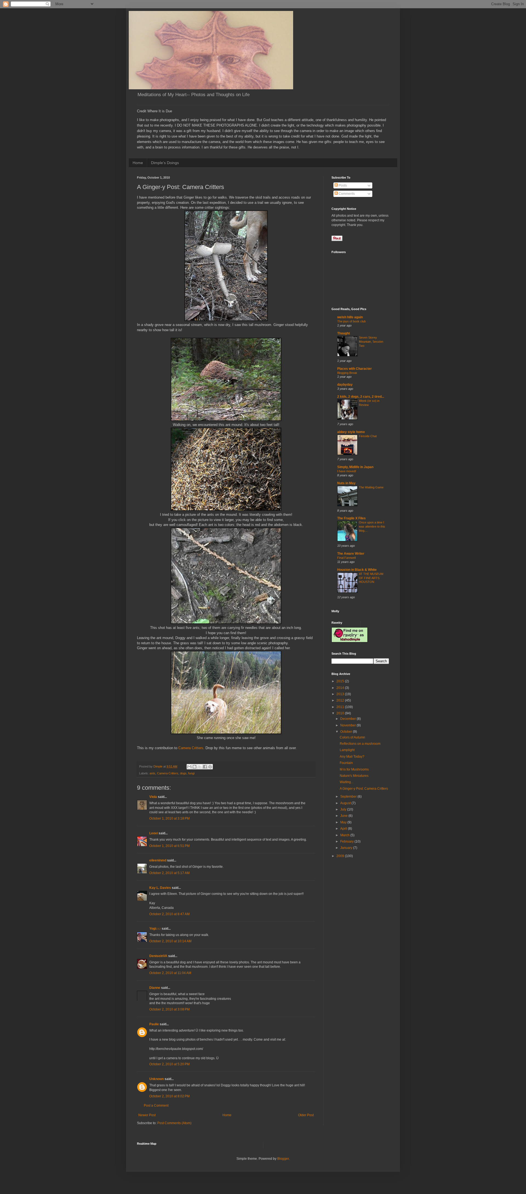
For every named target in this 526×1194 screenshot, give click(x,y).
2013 (340, 694)
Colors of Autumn (352, 737)
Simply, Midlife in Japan (355, 467)
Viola (153, 797)
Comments (346, 194)
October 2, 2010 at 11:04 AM (170, 973)
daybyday (345, 384)
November (348, 725)
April (344, 829)
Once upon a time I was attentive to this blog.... (372, 526)
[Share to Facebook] (205, 766)
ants (152, 773)
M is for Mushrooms (354, 769)
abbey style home (351, 432)
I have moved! (346, 471)
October (346, 732)
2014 (340, 688)
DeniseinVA (158, 956)
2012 (340, 700)
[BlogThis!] (194, 766)
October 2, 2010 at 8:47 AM (169, 914)
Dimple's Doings (165, 163)
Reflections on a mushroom (360, 744)
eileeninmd (157, 860)
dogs (183, 773)
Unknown (156, 1079)
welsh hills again (350, 317)
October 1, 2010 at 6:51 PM (169, 846)
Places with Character (354, 369)
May (343, 822)
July (343, 809)
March (345, 835)
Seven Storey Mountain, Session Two (371, 341)
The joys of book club (351, 321)
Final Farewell (346, 557)
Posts (342, 185)
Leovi (153, 833)
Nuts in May (346, 483)
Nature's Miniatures (354, 776)
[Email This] (189, 766)
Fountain (346, 763)
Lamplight (347, 750)
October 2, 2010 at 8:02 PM (169, 1096)
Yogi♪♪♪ (155, 928)
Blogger (283, 1159)
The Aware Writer (350, 554)
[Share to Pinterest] (210, 766)
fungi (191, 773)
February (347, 841)
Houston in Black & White (357, 570)
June (344, 816)
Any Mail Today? (352, 756)
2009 (340, 856)
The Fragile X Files (351, 518)
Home (138, 163)
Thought (343, 333)
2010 (340, 713)
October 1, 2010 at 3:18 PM (169, 818)
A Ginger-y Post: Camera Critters (364, 789)
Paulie (154, 1024)
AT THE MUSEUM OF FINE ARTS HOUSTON (371, 578)
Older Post (306, 1115)
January (346, 848)
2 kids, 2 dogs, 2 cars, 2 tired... (360, 397)
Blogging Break (347, 372)
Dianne (154, 988)
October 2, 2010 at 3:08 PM (169, 1009)
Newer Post (147, 1115)
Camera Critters (190, 748)
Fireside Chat (368, 436)
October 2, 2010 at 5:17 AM (169, 873)
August (345, 803)
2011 (340, 707)
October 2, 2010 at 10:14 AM (170, 941)
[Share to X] (199, 766)
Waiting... (346, 782)
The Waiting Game (371, 487)
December (348, 719)
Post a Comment (156, 1105)
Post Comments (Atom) (174, 1123)
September (349, 796)
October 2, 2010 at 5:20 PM (169, 1064)
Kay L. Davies (160, 888)
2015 (340, 681)
